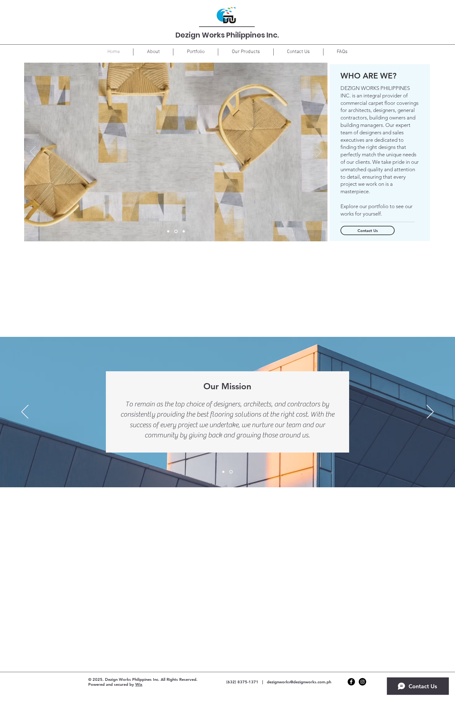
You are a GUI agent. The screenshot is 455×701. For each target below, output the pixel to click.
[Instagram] (362, 681)
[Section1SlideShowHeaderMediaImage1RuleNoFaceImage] (223, 472)
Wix (138, 684)
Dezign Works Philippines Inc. (227, 35)
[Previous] (33, 152)
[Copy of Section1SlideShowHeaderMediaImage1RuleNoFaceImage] (231, 472)
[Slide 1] (168, 231)
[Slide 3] (184, 231)
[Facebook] (351, 681)
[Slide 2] (176, 231)
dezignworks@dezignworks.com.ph (299, 681)
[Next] (319, 152)
